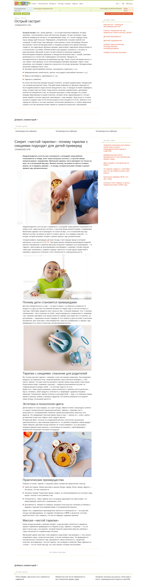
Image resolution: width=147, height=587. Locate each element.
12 (59, 10)
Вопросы (52, 3)
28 (94, 10)
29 (96, 10)
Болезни (23, 18)
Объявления (43, 3)
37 (114, 10)
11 (57, 10)
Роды (126, 8)
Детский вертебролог (112, 36)
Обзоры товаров (64, 3)
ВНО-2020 (26, 14)
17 (70, 10)
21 (79, 10)
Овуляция (17, 11)
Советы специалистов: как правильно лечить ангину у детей (117, 31)
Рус (117, 3)
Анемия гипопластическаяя (115, 52)
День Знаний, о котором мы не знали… (116, 164)
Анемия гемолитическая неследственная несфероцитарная (114, 46)
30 (99, 10)
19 (74, 10)
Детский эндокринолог (113, 40)
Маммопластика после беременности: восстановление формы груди (117, 157)
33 (105, 10)
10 (54, 10)
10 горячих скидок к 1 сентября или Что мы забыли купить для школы (117, 170)
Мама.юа (17, 18)
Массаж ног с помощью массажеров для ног (113, 25)
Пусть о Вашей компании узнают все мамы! (119, 14)
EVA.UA (46, 242)
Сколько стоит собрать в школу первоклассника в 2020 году (117, 183)
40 (121, 10)
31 (101, 10)
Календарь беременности (43, 8)
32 (103, 10)
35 (110, 10)
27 (92, 10)
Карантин (17, 14)
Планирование (20, 8)
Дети (81, 3)
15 (65, 10)
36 (112, 10)
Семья (33, 3)
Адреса (75, 3)
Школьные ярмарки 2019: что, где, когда (116, 177)
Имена (126, 11)
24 (85, 10)
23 (83, 10)
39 (119, 10)
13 (61, 10)
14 (63, 10)
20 (76, 10)
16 (68, 10)
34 (107, 10)
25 (87, 10)
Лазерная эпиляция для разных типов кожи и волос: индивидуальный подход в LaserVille (117, 148)
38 (116, 10)
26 (90, 10)
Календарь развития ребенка (111, 8)
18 (72, 10)
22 (81, 10)
